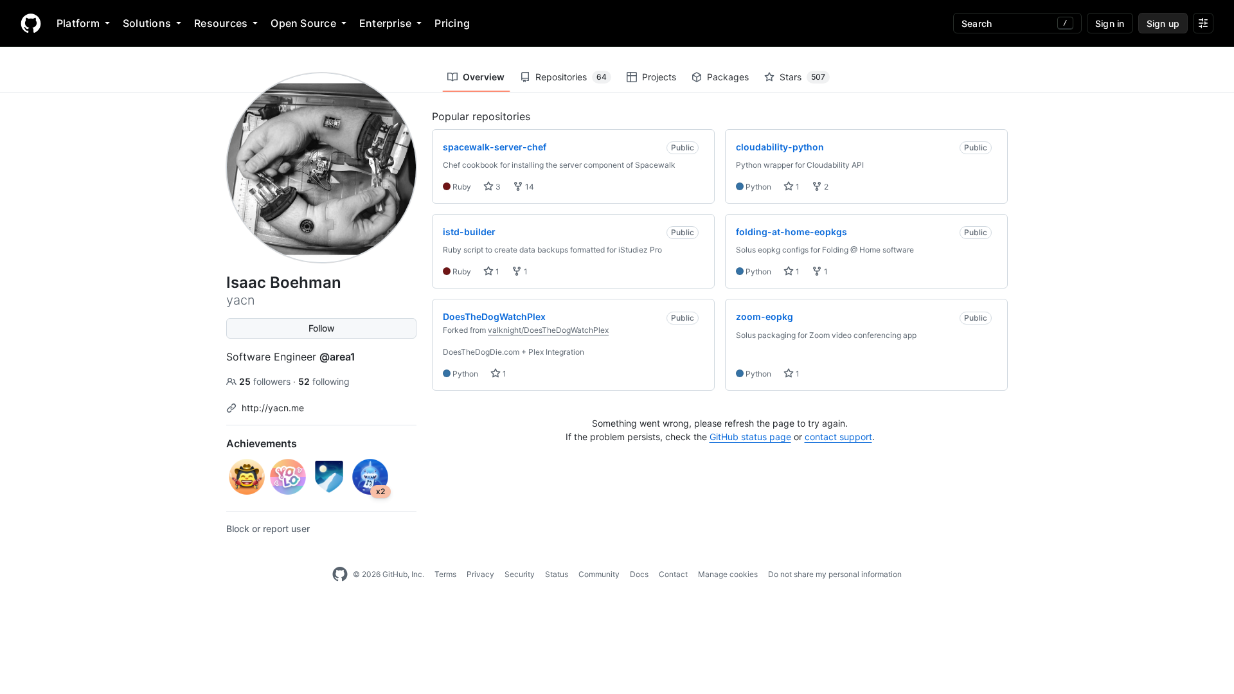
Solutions (147, 23)
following (324, 381)
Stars (802, 76)
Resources (220, 23)
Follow (321, 328)
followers (266, 381)
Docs (639, 574)
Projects (659, 76)
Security (520, 574)
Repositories (571, 76)
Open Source (303, 23)
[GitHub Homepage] (340, 574)
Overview (484, 76)
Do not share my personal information (835, 574)
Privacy (480, 574)
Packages (728, 76)
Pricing (452, 23)
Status (556, 574)
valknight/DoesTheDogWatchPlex (548, 330)
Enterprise (385, 23)
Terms (445, 574)
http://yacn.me (273, 407)
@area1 (337, 356)
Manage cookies (728, 574)
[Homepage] (31, 23)
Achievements (261, 443)
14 (528, 186)
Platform (78, 23)
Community (599, 574)
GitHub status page (750, 436)
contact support (838, 436)
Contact (673, 574)
